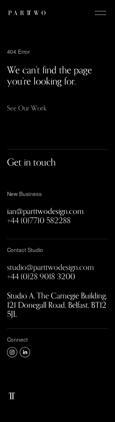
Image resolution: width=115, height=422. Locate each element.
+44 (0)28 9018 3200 (41, 276)
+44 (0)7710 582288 (39, 220)
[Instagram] (12, 352)
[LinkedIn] (25, 352)
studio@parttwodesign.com (50, 267)
